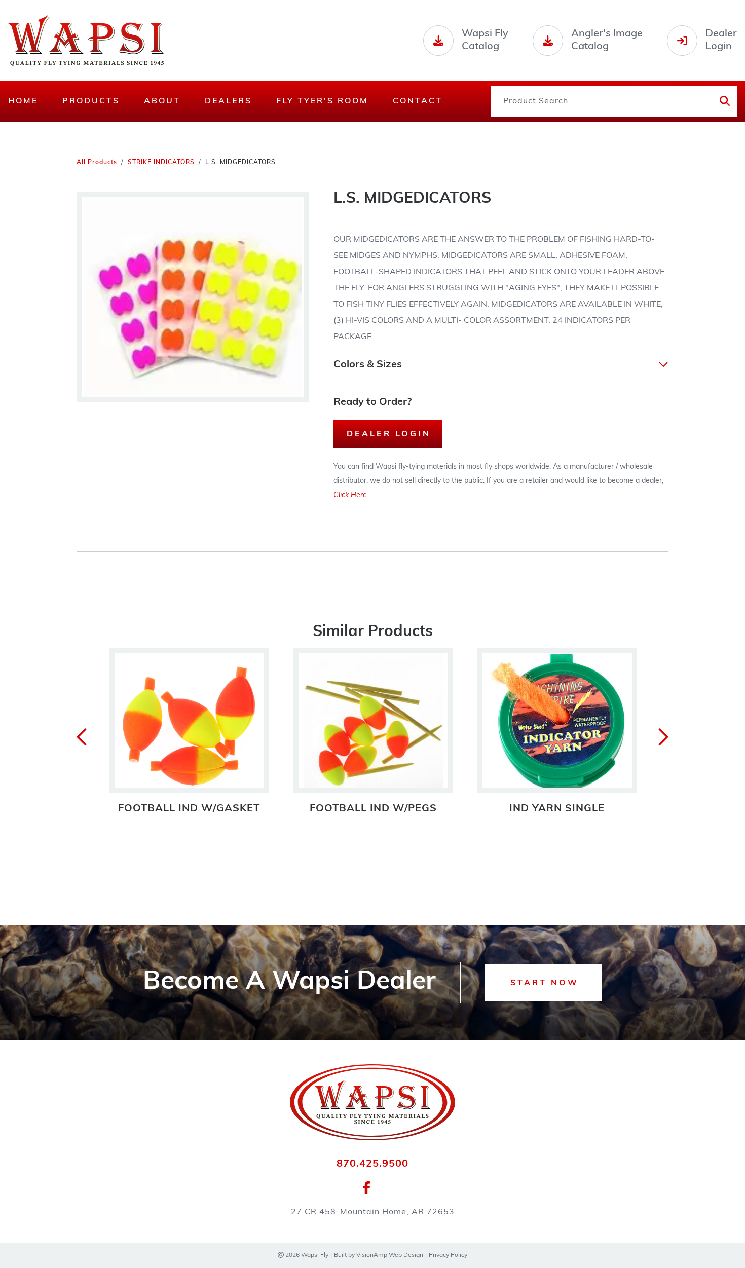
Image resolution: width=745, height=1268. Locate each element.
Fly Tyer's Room (322, 101)
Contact (417, 101)
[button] (500, 364)
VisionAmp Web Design (389, 1255)
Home (23, 101)
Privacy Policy (448, 1255)
